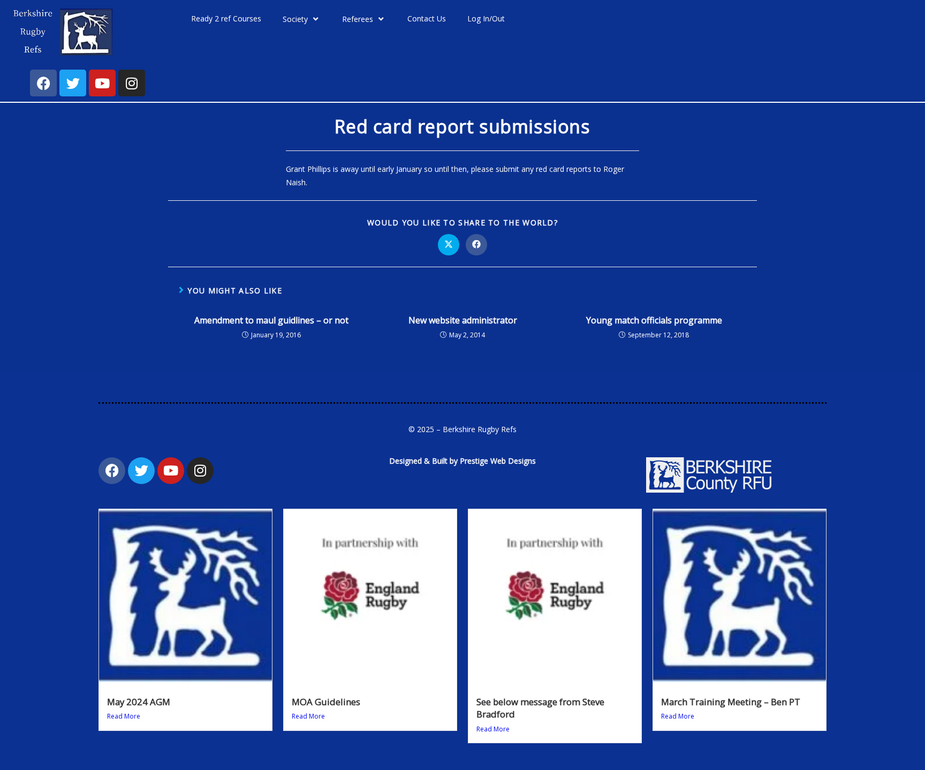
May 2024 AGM (138, 702)
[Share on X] (448, 244)
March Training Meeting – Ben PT (730, 702)
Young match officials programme (654, 320)
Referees (357, 19)
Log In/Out (486, 18)
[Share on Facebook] (476, 244)
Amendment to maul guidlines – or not (271, 320)
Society (295, 19)
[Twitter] (72, 83)
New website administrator (462, 320)
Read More (123, 716)
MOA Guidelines (326, 702)
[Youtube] (102, 83)
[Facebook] (43, 83)
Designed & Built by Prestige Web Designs (462, 461)
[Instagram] (131, 83)
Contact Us (426, 18)
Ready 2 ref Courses (226, 18)
